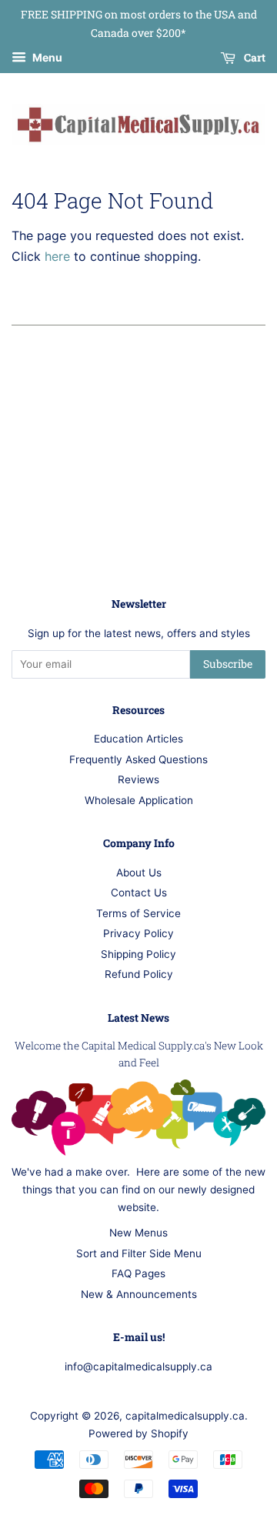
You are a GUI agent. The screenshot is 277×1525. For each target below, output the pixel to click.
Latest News (138, 1017)
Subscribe (227, 663)
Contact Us (139, 892)
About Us (139, 872)
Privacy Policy (138, 933)
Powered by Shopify (138, 1433)
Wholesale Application (139, 800)
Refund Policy (139, 974)
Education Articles (138, 738)
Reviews (138, 779)
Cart (253, 57)
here (57, 256)
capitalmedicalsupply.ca (185, 1416)
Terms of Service (138, 913)
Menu (46, 57)
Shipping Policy (138, 954)
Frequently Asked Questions (138, 759)
